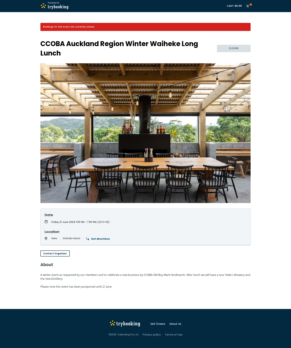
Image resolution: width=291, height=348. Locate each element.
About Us (175, 324)
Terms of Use (173, 335)
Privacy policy (151, 335)
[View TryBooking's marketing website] (125, 323)
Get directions (100, 239)
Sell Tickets (157, 324)
